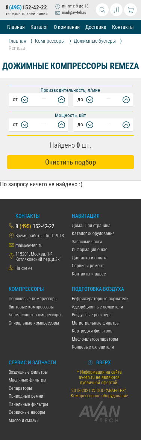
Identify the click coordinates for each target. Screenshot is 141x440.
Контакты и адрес (89, 274)
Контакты (123, 27)
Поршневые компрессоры (33, 298)
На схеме (24, 268)
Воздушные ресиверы (92, 314)
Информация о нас (89, 249)
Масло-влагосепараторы (95, 339)
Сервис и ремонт (88, 265)
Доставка (95, 27)
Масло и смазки (24, 420)
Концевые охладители (93, 347)
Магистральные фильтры (96, 323)
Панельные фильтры (28, 404)
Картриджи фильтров (92, 331)
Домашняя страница (91, 225)
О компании (67, 27)
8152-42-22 (26, 7)
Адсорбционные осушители (97, 307)
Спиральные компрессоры (34, 323)
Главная (16, 27)
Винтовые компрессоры (31, 307)
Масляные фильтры (27, 380)
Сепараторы (20, 388)
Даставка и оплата (90, 257)
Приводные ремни (26, 396)
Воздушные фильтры (28, 372)
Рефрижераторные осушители (100, 298)
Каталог (39, 27)
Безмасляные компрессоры (35, 314)
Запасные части (87, 241)
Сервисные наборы (27, 412)
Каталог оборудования (93, 233)
